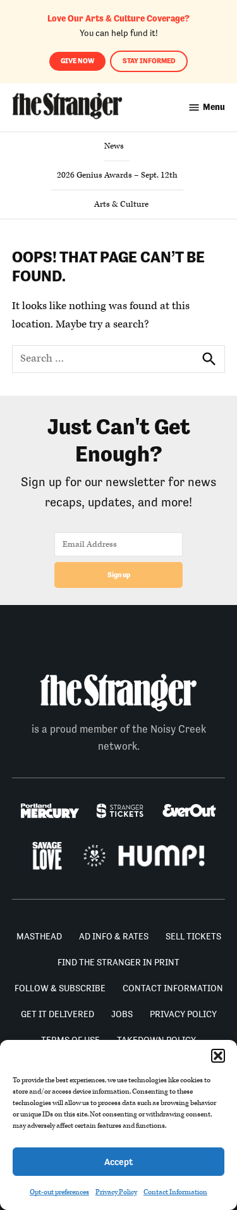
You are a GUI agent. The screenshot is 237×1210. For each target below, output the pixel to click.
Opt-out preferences (59, 1192)
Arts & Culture (121, 204)
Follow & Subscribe (60, 988)
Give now (77, 61)
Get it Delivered (57, 1014)
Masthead (39, 936)
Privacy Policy (116, 1192)
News (114, 146)
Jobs (122, 1014)
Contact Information (175, 1192)
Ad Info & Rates (114, 936)
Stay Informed (149, 61)
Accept (118, 1161)
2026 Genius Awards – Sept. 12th (117, 175)
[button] (218, 1055)
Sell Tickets (193, 936)
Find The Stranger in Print (118, 962)
